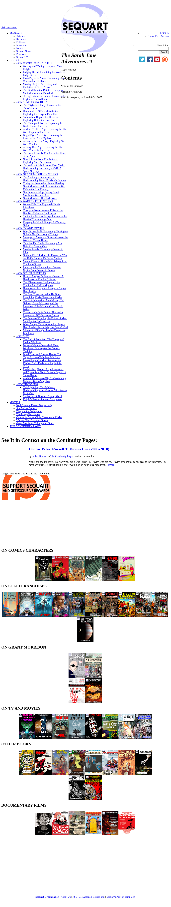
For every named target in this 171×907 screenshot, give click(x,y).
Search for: (163, 45)
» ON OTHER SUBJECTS (31, 273)
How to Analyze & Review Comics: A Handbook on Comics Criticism (43, 278)
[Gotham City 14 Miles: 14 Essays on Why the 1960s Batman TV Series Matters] (110, 738)
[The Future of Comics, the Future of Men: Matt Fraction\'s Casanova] (126, 773)
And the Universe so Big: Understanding (44, 380)
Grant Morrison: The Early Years (40, 198)
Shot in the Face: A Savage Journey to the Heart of (45, 218)
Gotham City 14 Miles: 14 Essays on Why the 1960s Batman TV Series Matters (45, 257)
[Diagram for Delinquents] (77, 833)
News (19, 48)
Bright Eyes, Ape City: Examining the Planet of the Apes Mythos (43, 137)
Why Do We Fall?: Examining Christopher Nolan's (45, 233)
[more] (111, 464)
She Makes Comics (26, 408)
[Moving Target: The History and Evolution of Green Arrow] (93, 580)
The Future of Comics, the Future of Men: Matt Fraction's (45, 320)
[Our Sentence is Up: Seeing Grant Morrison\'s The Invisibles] (93, 677)
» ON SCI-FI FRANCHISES (32, 102)
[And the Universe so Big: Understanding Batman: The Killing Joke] (77, 799)
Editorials (21, 42)
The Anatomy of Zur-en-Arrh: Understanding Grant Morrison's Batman (44, 179)
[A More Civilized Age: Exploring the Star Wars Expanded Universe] (110, 615)
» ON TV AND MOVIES (30, 228)
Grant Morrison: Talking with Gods (35, 423)
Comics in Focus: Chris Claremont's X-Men (39, 417)
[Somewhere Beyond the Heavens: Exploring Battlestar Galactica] (43, 615)
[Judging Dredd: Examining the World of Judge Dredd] (60, 580)
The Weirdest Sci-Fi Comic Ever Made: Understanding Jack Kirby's (44, 168)
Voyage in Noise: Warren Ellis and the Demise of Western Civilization (43, 212)
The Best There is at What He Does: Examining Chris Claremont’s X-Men (42, 296)
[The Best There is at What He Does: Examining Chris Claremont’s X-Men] (77, 773)
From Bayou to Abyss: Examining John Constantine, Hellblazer (44, 80)
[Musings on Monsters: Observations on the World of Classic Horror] (60, 738)
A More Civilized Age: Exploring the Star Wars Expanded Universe (45, 131)
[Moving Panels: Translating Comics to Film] (93, 738)
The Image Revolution (28, 414)
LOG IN (164, 33)
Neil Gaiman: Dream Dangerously (34, 405)
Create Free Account (158, 36)
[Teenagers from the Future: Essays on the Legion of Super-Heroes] (126, 580)
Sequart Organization (47, 896)
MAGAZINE (17, 33)
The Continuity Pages (61, 456)
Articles (20, 36)
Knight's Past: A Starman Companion (42, 399)
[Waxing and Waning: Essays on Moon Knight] (43, 580)
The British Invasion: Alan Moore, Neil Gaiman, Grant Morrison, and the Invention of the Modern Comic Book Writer (43, 305)
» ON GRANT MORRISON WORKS (37, 174)
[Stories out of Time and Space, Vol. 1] (27, 738)
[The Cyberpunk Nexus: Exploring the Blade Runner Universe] (60, 615)
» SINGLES (22, 336)
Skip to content (9, 27)
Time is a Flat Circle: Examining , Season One (42, 245)
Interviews (21, 45)
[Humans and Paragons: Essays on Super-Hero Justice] (60, 773)
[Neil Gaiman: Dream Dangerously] (43, 833)
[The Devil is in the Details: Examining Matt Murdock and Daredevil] (110, 580)
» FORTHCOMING (27, 384)
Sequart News (23, 51)
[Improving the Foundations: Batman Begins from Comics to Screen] (143, 738)
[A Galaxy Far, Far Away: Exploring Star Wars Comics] (93, 615)
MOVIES (15, 402)
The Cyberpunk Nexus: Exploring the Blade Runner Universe (43, 125)
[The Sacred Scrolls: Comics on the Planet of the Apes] (143, 615)
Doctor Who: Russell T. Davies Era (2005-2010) (69, 449)
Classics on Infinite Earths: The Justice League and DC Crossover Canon (43, 314)
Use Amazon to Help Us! (92, 896)
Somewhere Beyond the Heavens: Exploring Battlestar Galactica (41, 119)
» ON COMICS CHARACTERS (34, 63)
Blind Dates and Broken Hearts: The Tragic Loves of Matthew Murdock (42, 356)
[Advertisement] (26, 525)
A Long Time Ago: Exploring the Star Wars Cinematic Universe (43, 149)
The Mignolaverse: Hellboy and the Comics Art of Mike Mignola (41, 284)
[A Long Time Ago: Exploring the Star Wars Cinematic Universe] (77, 615)
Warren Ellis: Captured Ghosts (32, 420)
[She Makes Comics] (60, 833)
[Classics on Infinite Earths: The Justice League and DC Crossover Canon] (110, 773)
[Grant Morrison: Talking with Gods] (126, 833)
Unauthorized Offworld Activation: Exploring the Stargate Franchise (41, 113)
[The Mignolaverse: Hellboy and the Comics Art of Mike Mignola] (43, 773)
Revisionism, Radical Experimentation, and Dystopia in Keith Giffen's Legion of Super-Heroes (44, 372)
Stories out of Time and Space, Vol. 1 (42, 396)
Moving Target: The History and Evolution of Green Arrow (40, 86)
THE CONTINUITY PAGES (25, 426)
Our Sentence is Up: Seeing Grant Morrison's (41, 194)
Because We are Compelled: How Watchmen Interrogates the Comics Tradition (41, 348)
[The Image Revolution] (93, 833)
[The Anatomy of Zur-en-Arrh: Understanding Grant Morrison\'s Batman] (93, 702)
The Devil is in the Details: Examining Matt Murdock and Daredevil (43, 92)
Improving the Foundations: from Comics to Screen (42, 269)
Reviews (20, 39)
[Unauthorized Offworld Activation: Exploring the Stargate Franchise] (27, 615)
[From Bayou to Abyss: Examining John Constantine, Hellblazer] (77, 580)
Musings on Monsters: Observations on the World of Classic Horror (45, 239)
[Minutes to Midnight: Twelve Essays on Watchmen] (93, 799)
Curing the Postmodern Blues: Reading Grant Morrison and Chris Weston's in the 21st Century (44, 186)
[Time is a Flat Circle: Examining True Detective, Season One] (77, 738)
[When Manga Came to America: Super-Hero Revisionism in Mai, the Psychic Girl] (143, 773)
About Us (66, 896)
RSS (75, 896)
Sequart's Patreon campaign (120, 896)
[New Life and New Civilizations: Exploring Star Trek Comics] (126, 615)
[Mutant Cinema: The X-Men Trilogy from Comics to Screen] (126, 738)
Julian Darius (39, 456)
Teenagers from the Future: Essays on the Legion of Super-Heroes (44, 98)
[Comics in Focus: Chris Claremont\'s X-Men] (110, 833)
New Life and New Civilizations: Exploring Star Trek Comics (40, 161)
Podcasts (20, 54)
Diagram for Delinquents (29, 411)
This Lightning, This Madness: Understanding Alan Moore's (45, 390)
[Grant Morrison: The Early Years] (77, 677)
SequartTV (22, 57)
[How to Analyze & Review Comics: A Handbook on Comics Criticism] (27, 773)
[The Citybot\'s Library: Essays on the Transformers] (10, 615)
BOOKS (14, 60)
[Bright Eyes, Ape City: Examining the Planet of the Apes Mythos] (160, 615)
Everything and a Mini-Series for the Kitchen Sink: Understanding (42, 363)
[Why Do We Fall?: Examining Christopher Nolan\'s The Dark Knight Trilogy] (43, 738)
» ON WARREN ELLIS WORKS (34, 201)
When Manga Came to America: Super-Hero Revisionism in (45, 326)
